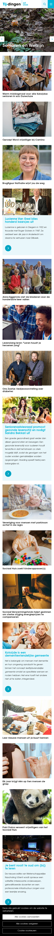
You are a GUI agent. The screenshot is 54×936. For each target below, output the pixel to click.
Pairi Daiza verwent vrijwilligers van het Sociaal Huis (25, 828)
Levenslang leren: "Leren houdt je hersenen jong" (22, 344)
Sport (52, 39)
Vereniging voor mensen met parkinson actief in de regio (25, 524)
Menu (51, 4)
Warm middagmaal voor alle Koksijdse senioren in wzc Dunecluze (25, 95)
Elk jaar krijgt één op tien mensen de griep (24, 783)
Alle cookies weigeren (27, 924)
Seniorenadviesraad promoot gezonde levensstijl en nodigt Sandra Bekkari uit (25, 430)
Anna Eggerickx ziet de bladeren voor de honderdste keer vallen (26, 298)
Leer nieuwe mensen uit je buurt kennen (25, 738)
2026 (25, 4)
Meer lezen (8, 248)
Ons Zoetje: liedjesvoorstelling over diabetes (23, 390)
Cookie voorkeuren (27, 931)
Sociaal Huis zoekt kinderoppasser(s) (24, 569)
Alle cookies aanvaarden (27, 917)
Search (44, 4)
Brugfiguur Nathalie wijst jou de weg (23, 183)
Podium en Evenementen (2, 39)
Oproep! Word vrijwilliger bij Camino (24, 140)
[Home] (12, 3)
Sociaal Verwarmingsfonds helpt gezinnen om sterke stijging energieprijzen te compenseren (27, 614)
